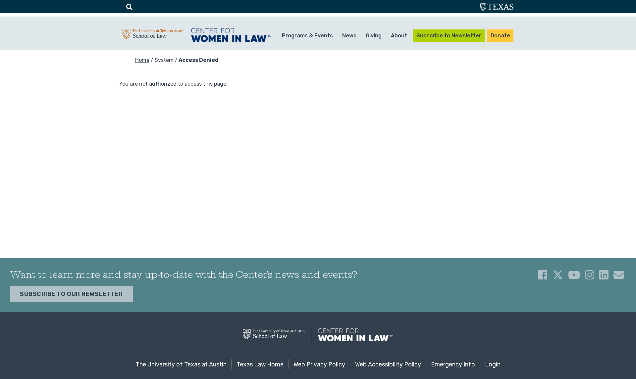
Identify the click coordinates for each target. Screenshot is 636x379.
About (399, 35)
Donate (500, 35)
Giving (374, 35)
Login (493, 364)
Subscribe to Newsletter (448, 35)
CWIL (232, 35)
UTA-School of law (154, 35)
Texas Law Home (260, 364)
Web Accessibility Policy (388, 364)
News (349, 35)
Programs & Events (307, 35)
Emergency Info (453, 364)
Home (142, 60)
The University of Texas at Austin (181, 364)
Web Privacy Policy (319, 364)
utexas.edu (496, 7)
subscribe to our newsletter (71, 294)
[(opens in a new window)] (542, 275)
